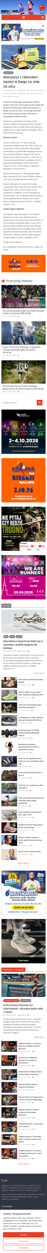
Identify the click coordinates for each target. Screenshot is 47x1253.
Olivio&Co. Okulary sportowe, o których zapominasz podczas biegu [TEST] (30, 840)
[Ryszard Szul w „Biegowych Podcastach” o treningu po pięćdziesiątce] (9, 1056)
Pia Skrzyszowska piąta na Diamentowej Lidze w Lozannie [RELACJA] (23, 312)
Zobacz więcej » (23, 863)
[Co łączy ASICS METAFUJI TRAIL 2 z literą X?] (9, 771)
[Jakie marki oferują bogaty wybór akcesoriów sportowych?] (9, 704)
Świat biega (8, 73)
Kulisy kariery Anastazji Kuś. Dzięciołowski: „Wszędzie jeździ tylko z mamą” (23, 1008)
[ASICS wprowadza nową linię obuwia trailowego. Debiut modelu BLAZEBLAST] (9, 797)
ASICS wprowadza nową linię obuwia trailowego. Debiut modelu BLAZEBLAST (31, 800)
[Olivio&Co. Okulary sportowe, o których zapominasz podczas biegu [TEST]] (9, 836)
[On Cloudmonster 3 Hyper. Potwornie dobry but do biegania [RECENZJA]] (9, 716)
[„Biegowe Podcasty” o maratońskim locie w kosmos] (9, 1123)
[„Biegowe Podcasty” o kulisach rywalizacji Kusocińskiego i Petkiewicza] (9, 1108)
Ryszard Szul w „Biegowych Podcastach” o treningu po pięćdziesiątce (27, 1060)
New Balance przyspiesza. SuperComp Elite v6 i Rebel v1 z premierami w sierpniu (28, 747)
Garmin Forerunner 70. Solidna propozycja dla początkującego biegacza (28, 732)
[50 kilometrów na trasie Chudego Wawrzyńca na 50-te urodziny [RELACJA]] (23, 361)
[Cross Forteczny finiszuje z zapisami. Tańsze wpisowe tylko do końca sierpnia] (23, 322)
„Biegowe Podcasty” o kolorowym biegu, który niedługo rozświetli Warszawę (29, 1046)
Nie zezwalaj (23, 1248)
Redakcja (23, 90)
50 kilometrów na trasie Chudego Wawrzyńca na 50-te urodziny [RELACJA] (23, 387)
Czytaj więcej (39, 673)
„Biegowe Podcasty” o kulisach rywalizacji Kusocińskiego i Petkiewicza (28, 1112)
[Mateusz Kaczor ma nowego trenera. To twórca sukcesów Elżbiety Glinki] (9, 1096)
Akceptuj (23, 1235)
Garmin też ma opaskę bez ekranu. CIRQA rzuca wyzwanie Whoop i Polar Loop (31, 761)
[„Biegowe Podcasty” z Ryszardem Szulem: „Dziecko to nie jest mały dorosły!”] (9, 1135)
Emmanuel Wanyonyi (18, 93)
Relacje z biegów (13, 97)
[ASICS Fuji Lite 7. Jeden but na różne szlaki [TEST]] (9, 784)
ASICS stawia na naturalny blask (29, 851)
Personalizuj (23, 1241)
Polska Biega (25, 1001)
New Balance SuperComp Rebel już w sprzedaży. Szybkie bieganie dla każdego (23, 644)
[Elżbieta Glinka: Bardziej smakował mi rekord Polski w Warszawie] (9, 1070)
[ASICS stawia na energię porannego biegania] (9, 678)
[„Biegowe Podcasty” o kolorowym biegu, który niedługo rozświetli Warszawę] (9, 1042)
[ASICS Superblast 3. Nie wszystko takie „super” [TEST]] (9, 811)
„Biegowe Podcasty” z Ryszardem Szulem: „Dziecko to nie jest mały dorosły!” (29, 1139)
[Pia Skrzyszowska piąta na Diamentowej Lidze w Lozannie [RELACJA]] (23, 286)
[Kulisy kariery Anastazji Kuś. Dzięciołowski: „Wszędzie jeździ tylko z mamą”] (23, 975)
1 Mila (32, 90)
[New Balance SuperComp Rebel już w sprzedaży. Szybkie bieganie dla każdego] (23, 611)
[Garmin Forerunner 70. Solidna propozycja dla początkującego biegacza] (9, 729)
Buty (5, 637)
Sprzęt (6, 605)
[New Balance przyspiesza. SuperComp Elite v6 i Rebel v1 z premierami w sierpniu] (9, 743)
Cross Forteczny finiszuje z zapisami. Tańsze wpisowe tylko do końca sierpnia (21, 350)
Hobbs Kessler (32, 93)
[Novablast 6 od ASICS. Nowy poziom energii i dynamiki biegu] (9, 823)
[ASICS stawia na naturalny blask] (9, 850)
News (12, 637)
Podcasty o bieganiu (13, 969)
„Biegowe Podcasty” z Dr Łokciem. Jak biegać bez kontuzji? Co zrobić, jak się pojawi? (30, 1153)
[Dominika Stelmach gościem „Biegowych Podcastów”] (9, 1083)
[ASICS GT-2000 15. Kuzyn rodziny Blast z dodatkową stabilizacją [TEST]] (9, 691)
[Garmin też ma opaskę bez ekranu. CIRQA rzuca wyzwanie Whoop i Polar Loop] (9, 757)
